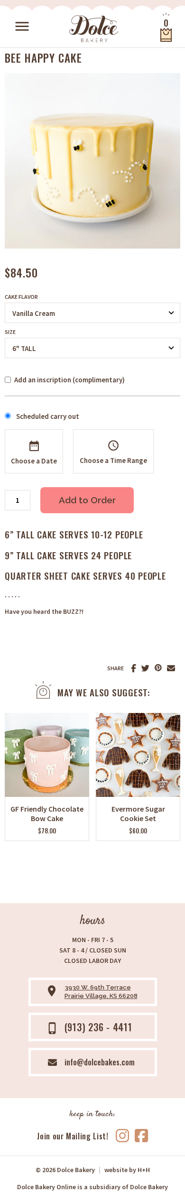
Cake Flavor (21, 297)
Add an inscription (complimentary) (69, 379)
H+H (127, 1169)
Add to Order (87, 500)
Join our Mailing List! (72, 1136)
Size (10, 332)
